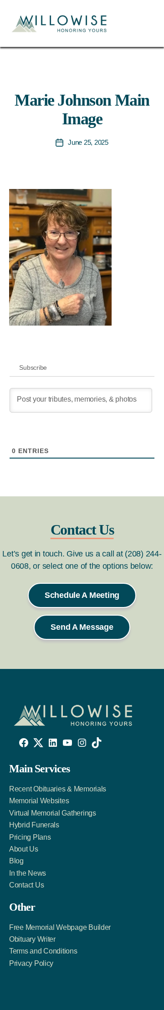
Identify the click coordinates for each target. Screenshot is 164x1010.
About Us (23, 849)
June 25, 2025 (88, 142)
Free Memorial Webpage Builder (60, 927)
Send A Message (82, 627)
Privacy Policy (31, 963)
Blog (16, 861)
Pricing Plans (30, 837)
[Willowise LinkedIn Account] (52, 742)
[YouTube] (67, 742)
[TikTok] (96, 742)
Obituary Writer (32, 939)
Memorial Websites (39, 801)
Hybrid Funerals (34, 825)
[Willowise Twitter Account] (38, 742)
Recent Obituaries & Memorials (57, 789)
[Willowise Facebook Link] (23, 742)
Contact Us (26, 885)
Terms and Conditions (43, 951)
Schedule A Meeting (82, 595)
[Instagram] (82, 742)
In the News (27, 873)
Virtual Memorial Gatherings (52, 813)
